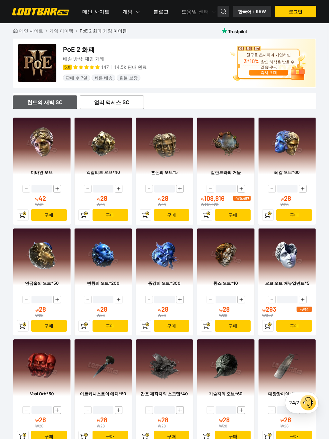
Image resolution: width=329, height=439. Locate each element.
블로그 (161, 11)
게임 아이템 (61, 30)
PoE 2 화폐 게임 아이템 (103, 30)
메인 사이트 (96, 11)
